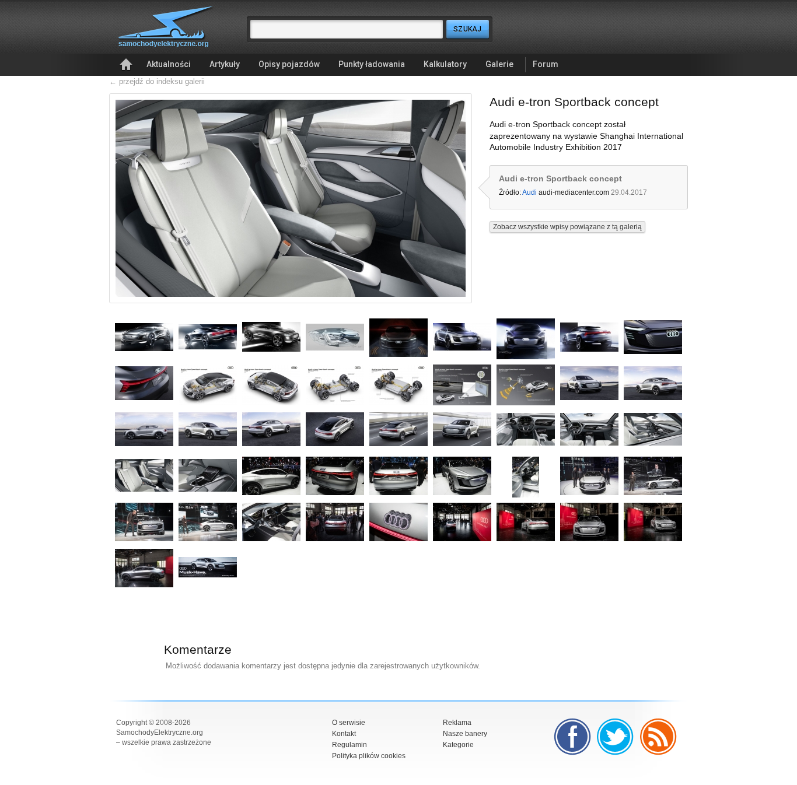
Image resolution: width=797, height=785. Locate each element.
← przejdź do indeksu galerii (157, 81)
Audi (529, 192)
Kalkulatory (445, 64)
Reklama (457, 723)
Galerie (499, 64)
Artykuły (224, 64)
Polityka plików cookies (369, 756)
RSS (658, 736)
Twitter (615, 736)
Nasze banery (465, 734)
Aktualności (168, 64)
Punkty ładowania (371, 64)
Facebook (572, 736)
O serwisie (348, 723)
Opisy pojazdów (289, 64)
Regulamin (349, 745)
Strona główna (126, 64)
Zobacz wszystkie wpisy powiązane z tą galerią (567, 227)
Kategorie (458, 745)
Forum (545, 64)
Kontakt (344, 734)
